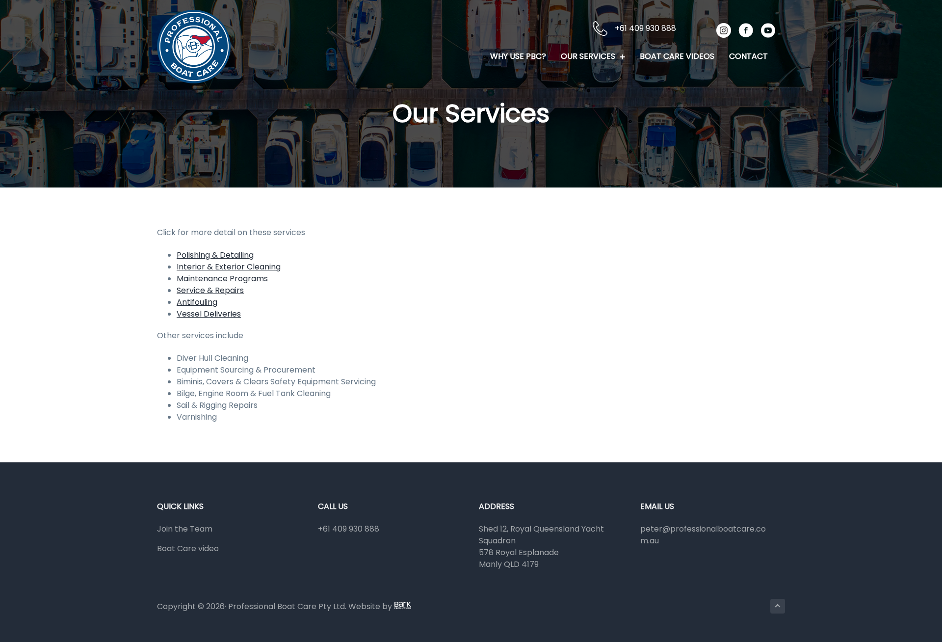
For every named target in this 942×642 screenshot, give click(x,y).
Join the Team (184, 529)
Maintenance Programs (222, 278)
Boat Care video (188, 548)
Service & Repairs (210, 290)
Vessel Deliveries (209, 314)
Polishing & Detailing (215, 255)
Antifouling (197, 302)
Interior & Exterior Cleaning (229, 266)
